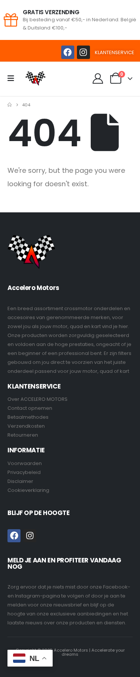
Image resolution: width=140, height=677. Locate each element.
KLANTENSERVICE (114, 52)
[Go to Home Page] (9, 104)
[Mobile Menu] (13, 78)
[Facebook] (67, 52)
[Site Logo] (35, 79)
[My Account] (98, 78)
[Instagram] (83, 52)
